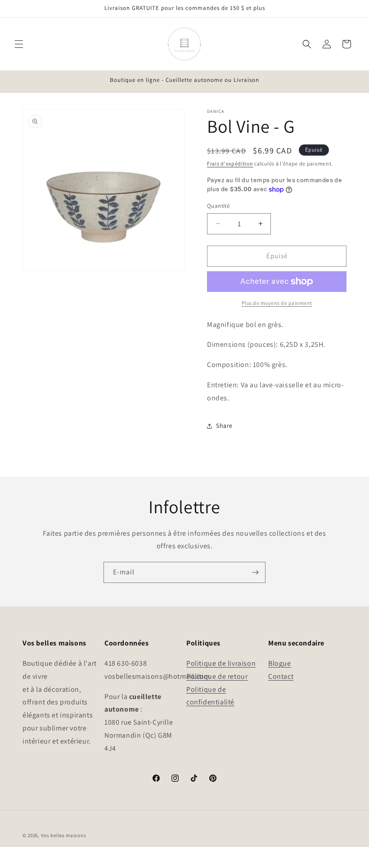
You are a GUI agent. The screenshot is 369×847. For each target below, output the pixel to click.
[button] (19, 44)
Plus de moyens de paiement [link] (277, 303)
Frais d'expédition (230, 163)
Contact (280, 676)
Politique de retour (217, 676)
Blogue (279, 663)
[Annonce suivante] (351, 80)
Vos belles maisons (63, 835)
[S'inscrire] (255, 572)
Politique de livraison (221, 663)
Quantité (218, 206)
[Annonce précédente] (17, 80)
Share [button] (224, 425)
